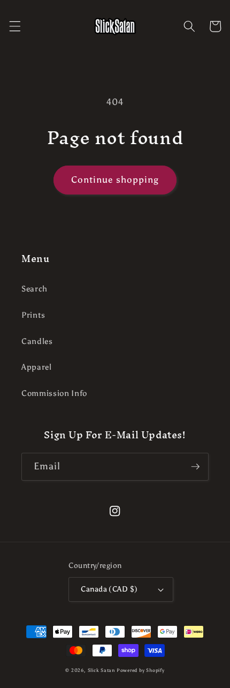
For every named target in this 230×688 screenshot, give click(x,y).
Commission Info (54, 393)
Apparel (36, 367)
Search (34, 288)
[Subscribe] (195, 467)
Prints (33, 315)
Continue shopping (115, 179)
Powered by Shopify (141, 670)
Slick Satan (101, 670)
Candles (37, 341)
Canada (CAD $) (109, 589)
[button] (14, 26)
